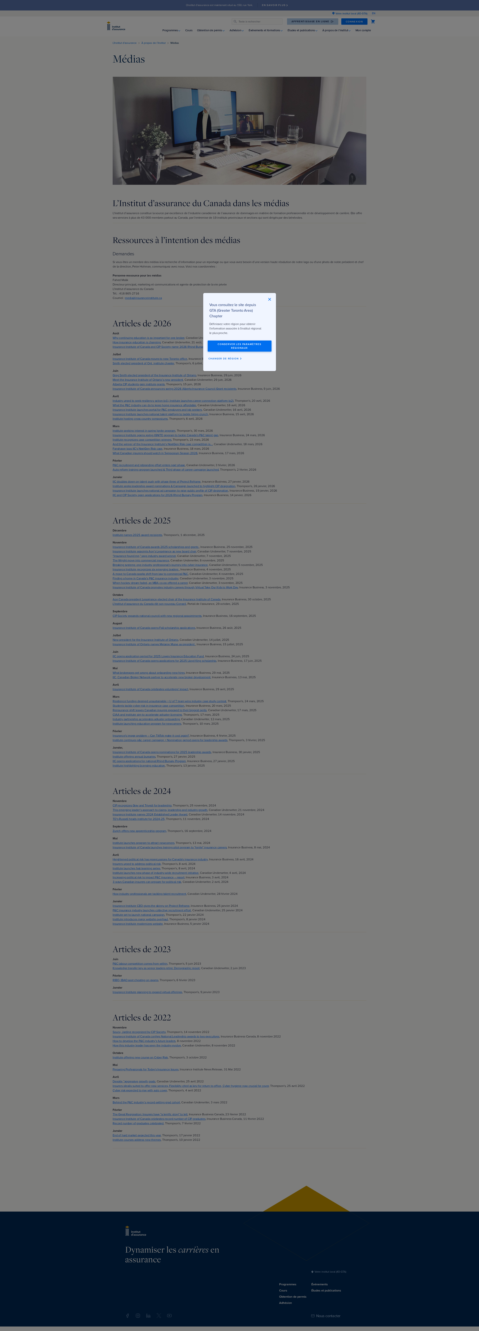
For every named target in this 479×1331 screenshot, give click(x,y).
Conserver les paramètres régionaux (239, 346)
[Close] (269, 299)
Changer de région (223, 358)
